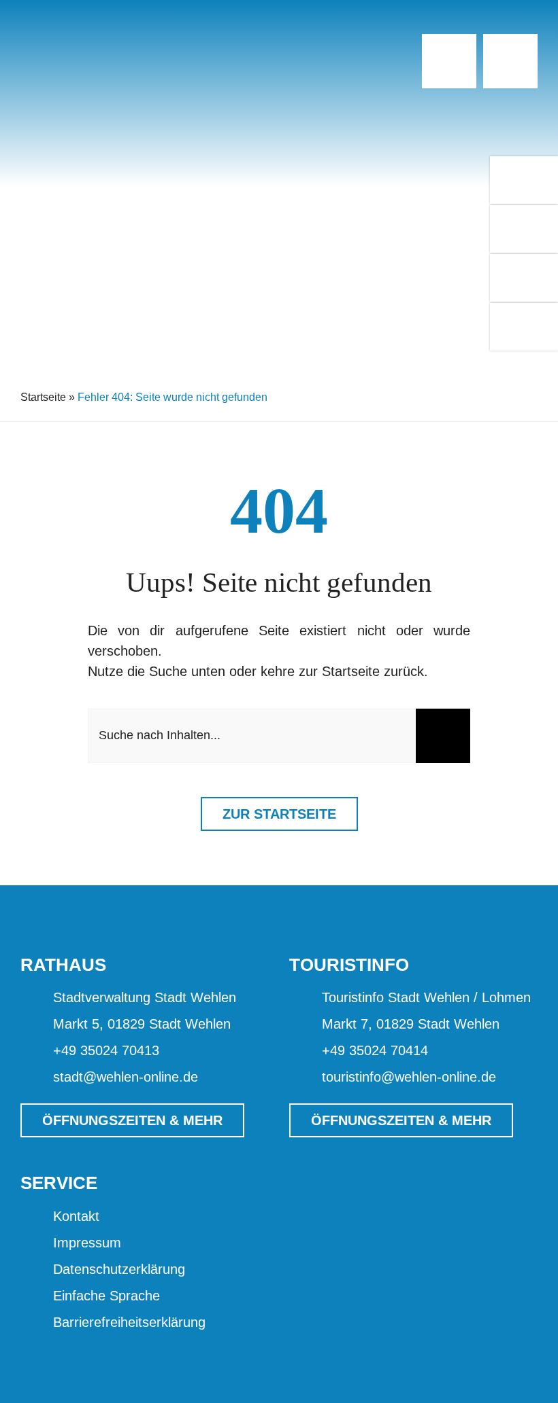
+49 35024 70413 (106, 1050)
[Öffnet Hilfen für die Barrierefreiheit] (456, 1335)
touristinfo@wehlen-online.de (409, 1076)
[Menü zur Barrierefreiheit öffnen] (449, 61)
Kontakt (76, 1216)
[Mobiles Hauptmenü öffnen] (510, 61)
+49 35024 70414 (375, 1050)
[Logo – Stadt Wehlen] (105, 33)
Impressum (87, 1242)
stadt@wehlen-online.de (125, 1076)
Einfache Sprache (106, 1295)
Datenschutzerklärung (119, 1269)
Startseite (43, 397)
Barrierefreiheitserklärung (129, 1322)
